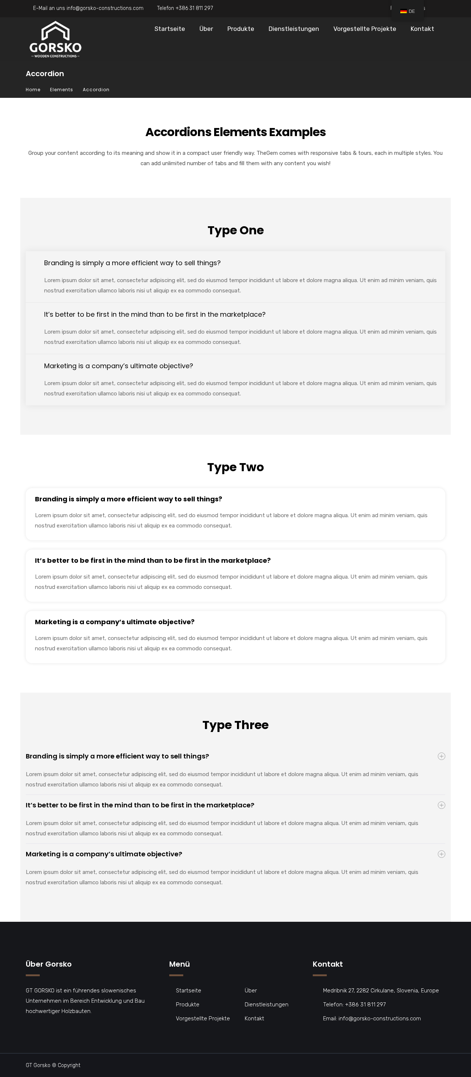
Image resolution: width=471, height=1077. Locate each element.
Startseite (170, 28)
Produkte (240, 28)
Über (206, 28)
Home (33, 89)
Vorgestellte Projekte (364, 28)
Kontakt (422, 28)
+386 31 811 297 (194, 8)
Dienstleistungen (294, 28)
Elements (61, 89)
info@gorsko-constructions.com (105, 8)
